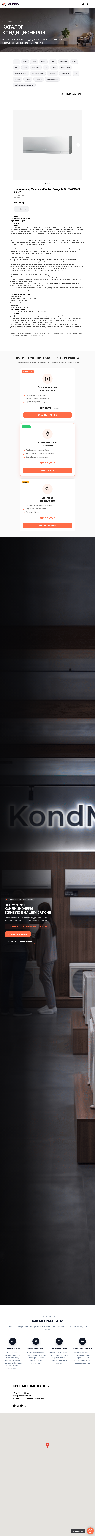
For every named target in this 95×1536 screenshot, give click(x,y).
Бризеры (39, 79)
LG (46, 67)
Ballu (25, 61)
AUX (16, 61)
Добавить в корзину (47, 415)
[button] (83, 4)
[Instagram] (14, 1405)
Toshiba (17, 79)
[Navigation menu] (91, 4)
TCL (76, 73)
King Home (35, 67)
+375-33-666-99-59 (21, 1393)
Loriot (54, 67)
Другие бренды (52, 79)
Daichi (43, 61)
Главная (8, 21)
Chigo (34, 61)
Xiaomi (28, 79)
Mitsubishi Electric (21, 73)
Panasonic (52, 73)
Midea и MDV (65, 67)
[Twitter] (25, 1405)
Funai (74, 61)
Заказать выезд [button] (47, 470)
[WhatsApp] (21, 1405)
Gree (16, 67)
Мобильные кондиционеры (24, 85)
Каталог (24, 21)
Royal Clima (65, 73)
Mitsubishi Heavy (37, 73)
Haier (25, 67)
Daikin (53, 61)
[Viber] (17, 1405)
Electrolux (63, 61)
